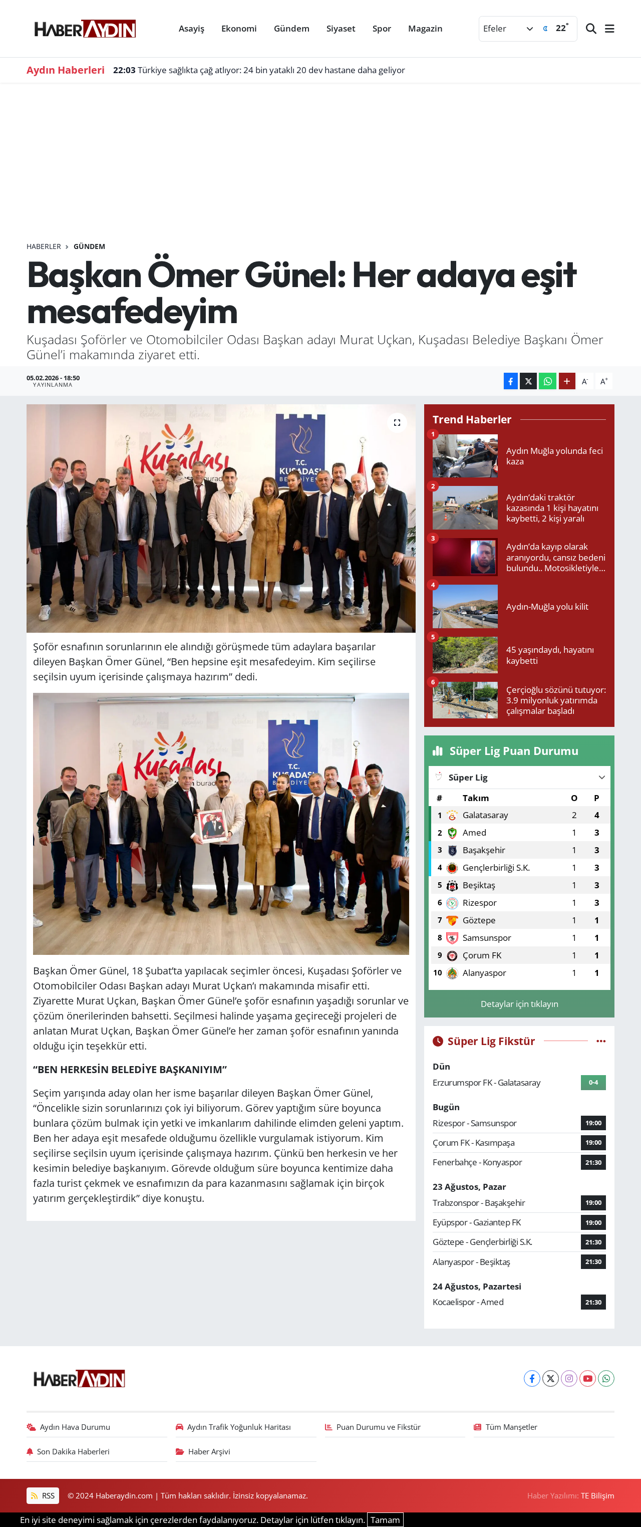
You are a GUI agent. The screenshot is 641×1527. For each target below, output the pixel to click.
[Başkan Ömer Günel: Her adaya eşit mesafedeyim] (221, 518)
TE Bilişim (597, 1495)
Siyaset (341, 28)
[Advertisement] (321, 166)
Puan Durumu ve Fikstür (379, 1427)
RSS (47, 1495)
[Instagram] (569, 1378)
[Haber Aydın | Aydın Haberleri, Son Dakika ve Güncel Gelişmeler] (85, 27)
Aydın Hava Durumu (75, 1427)
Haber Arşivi (209, 1451)
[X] (550, 1378)
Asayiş (191, 28)
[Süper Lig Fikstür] (601, 1041)
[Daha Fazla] (567, 381)
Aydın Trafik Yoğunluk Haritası (239, 1427)
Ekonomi (239, 28)
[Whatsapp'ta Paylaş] (547, 381)
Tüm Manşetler (511, 1427)
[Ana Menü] (605, 29)
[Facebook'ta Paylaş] (511, 381)
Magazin (425, 28)
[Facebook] (532, 1378)
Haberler (44, 246)
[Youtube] (587, 1378)
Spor (382, 28)
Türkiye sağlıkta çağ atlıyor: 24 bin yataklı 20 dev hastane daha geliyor (259, 70)
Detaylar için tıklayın (519, 1003)
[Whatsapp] (606, 1378)
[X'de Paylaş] (528, 381)
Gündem (291, 28)
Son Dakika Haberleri (73, 1451)
